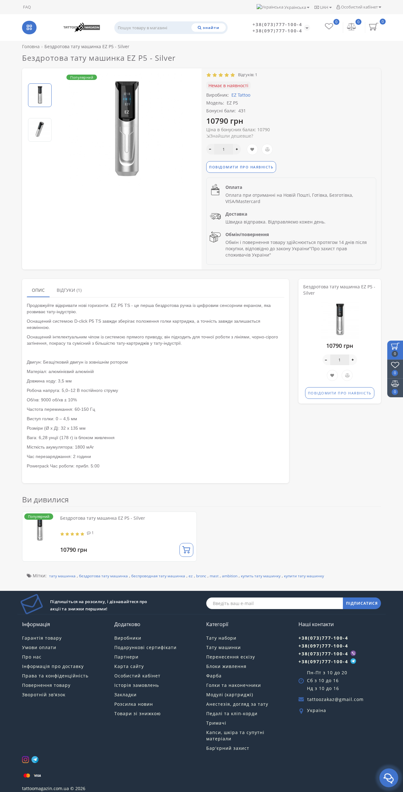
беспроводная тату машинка (158, 576)
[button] (40, 78)
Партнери (126, 657)
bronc (201, 576)
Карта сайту (129, 666)
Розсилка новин (133, 704)
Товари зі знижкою (137, 713)
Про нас (32, 657)
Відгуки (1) (69, 290)
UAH (324, 7)
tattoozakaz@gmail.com (335, 699)
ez (191, 576)
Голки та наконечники (233, 685)
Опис (38, 290)
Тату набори (221, 638)
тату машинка (62, 576)
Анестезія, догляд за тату (237, 704)
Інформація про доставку (53, 666)
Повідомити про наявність (241, 167)
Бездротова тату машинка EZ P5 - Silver (102, 518)
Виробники (127, 638)
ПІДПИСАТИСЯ (362, 603)
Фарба (214, 676)
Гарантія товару (42, 638)
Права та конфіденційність (55, 676)
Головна (31, 46)
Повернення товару (46, 685)
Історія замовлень (136, 685)
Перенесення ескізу (230, 657)
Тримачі (216, 723)
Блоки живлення (226, 666)
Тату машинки (223, 647)
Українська (295, 7)
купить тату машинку (261, 576)
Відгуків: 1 (246, 74)
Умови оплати (39, 647)
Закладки (125, 695)
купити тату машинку (304, 576)
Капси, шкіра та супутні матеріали (235, 735)
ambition (229, 576)
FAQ (27, 7)
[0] (351, 27)
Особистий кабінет (359, 7)
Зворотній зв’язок (43, 695)
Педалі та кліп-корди (232, 713)
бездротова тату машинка (103, 576)
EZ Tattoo (240, 95)
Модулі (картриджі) (229, 695)
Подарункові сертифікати (145, 647)
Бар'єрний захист (227, 748)
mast (214, 576)
